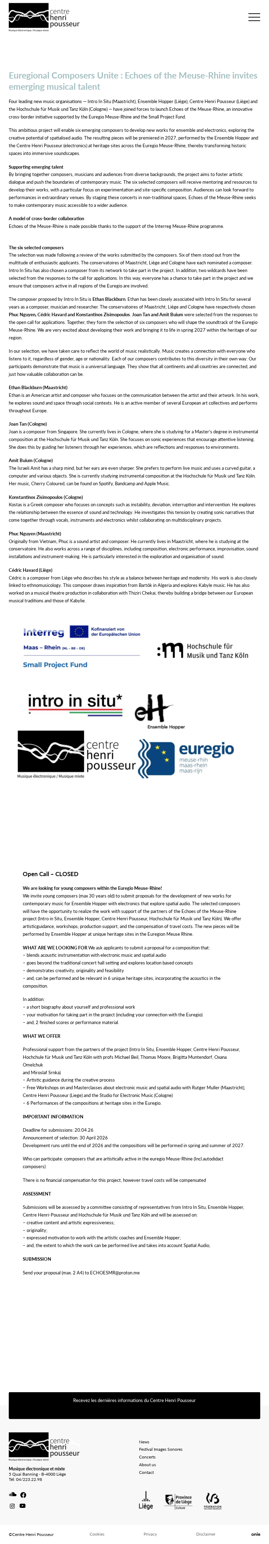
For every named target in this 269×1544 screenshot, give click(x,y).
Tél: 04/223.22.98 (25, 1479)
